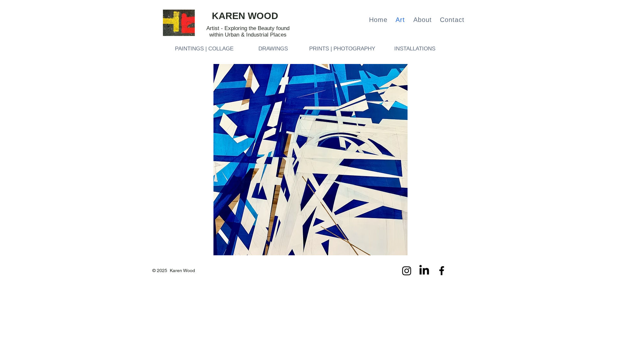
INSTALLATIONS (414, 49)
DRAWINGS (273, 49)
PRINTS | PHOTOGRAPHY (342, 49)
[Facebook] (442, 271)
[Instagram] (407, 271)
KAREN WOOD (245, 16)
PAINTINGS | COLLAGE (204, 49)
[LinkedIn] (424, 271)
